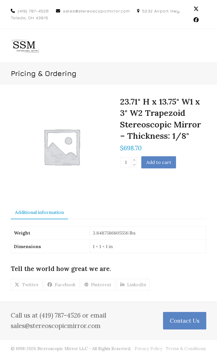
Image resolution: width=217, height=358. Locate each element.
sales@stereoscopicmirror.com (96, 10)
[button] (203, 45)
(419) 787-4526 (33, 10)
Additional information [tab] (39, 212)
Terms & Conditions (186, 348)
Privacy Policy (148, 348)
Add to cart (158, 162)
